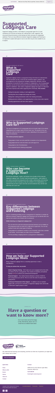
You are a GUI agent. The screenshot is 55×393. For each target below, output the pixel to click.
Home (4, 367)
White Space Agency (13, 387)
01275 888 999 (31, 371)
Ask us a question (9, 357)
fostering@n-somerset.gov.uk (34, 373)
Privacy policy (34, 386)
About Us (5, 376)
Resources (41, 386)
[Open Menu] (51, 8)
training (14, 273)
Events (4, 372)
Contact (4, 378)
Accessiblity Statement (26, 386)
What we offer (6, 369)
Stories (4, 374)
